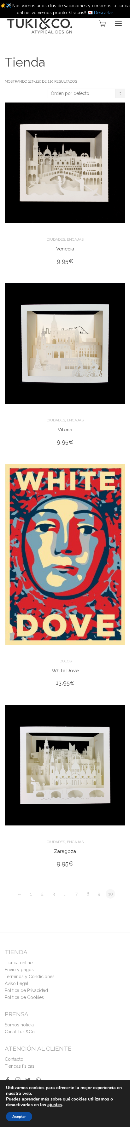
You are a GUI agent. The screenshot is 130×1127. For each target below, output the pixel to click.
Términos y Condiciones (30, 976)
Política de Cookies (24, 997)
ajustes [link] (54, 1105)
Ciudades (56, 239)
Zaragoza (65, 851)
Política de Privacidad (26, 990)
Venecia (65, 249)
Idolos (65, 661)
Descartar (103, 12)
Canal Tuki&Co (20, 1031)
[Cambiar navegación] (118, 23)
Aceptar (19, 1116)
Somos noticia (19, 1024)
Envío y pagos (19, 969)
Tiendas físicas (19, 1066)
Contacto (14, 1059)
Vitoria (65, 429)
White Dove (65, 670)
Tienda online (18, 962)
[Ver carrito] (102, 23)
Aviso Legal (16, 983)
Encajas (75, 239)
